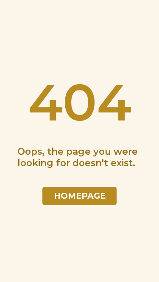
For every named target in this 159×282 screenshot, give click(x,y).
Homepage (80, 196)
